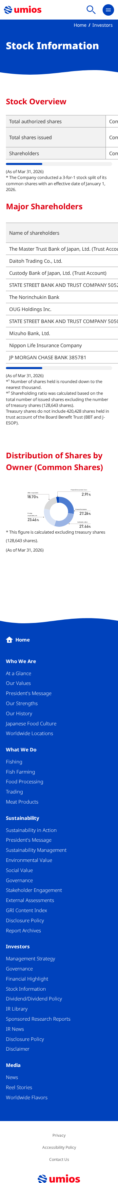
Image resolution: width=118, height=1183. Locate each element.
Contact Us (59, 1159)
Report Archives (23, 930)
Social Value (19, 870)
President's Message (28, 693)
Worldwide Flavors (27, 1097)
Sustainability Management (36, 850)
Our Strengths (22, 703)
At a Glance (18, 673)
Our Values (18, 683)
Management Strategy (30, 958)
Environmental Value (29, 860)
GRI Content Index (26, 910)
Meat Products (22, 801)
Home (80, 25)
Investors (102, 25)
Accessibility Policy (59, 1147)
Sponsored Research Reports (38, 1018)
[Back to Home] (23, 10)
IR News (15, 1029)
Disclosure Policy (25, 920)
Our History (19, 713)
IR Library (17, 1008)
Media (13, 1065)
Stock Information (26, 988)
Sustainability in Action (31, 830)
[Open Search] (91, 10)
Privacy (59, 1135)
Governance (19, 880)
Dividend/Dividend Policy (34, 998)
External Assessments (30, 900)
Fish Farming (20, 771)
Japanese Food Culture (31, 723)
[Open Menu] (108, 10)
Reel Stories (19, 1087)
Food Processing (24, 781)
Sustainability (22, 818)
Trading (14, 791)
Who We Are (21, 661)
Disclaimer (18, 1048)
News (12, 1077)
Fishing (14, 761)
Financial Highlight (27, 978)
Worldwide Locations (29, 733)
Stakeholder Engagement (34, 890)
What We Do (21, 749)
